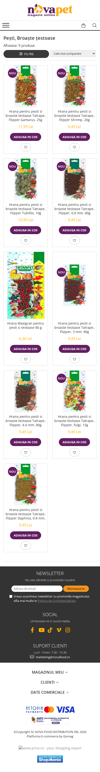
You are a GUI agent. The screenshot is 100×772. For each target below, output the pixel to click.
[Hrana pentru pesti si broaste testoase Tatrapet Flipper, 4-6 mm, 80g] (25, 391)
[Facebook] (32, 630)
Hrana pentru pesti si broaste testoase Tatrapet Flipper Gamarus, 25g (26, 115)
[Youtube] (41, 630)
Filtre (28, 54)
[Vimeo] (59, 630)
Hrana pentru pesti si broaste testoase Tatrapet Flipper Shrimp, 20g (74, 115)
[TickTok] (50, 630)
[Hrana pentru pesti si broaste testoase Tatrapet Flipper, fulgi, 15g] (74, 391)
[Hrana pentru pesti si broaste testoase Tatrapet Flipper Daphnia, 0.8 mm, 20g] (25, 484)
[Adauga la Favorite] (25, 147)
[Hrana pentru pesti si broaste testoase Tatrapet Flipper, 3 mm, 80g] (74, 285)
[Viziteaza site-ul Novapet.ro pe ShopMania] (50, 759)
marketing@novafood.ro (52, 657)
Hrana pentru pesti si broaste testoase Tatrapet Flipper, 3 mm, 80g (74, 327)
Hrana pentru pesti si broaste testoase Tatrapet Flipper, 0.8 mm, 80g (74, 209)
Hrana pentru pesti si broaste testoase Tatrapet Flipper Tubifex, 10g (26, 209)
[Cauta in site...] (94, 25)
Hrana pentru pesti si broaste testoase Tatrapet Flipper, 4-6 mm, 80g (26, 421)
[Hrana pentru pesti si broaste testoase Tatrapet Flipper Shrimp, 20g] (74, 86)
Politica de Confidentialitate (57, 601)
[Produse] (6, 26)
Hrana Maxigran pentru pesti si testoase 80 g (25, 325)
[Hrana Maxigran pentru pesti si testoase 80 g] (25, 285)
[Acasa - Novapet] (50, 10)
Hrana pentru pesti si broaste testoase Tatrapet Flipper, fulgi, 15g (74, 421)
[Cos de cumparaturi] (83, 25)
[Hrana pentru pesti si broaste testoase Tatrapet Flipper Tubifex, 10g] (25, 179)
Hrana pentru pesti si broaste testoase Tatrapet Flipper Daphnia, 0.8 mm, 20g (26, 514)
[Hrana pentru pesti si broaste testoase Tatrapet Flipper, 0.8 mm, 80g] (74, 179)
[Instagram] (68, 630)
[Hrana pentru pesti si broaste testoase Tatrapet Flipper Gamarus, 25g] (25, 86)
